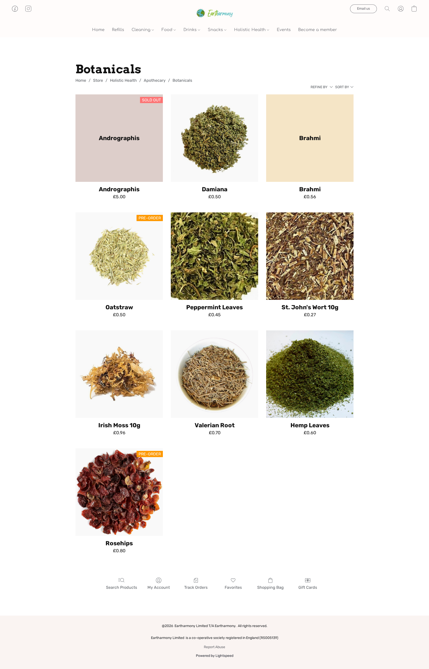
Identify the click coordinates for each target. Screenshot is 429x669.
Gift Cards (307, 587)
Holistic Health (250, 30)
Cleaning (142, 30)
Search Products (121, 587)
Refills (118, 30)
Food (168, 30)
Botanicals (182, 80)
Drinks (190, 30)
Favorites (233, 587)
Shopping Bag (270, 587)
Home (98, 30)
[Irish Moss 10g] (119, 374)
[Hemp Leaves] (310, 374)
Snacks (216, 30)
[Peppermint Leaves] (214, 256)
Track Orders (196, 587)
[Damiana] (214, 138)
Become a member (317, 30)
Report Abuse (214, 647)
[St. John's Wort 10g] (310, 256)
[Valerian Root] (214, 374)
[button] (214, 14)
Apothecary (155, 80)
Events (284, 30)
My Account (158, 587)
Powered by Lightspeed (214, 656)
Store (98, 80)
